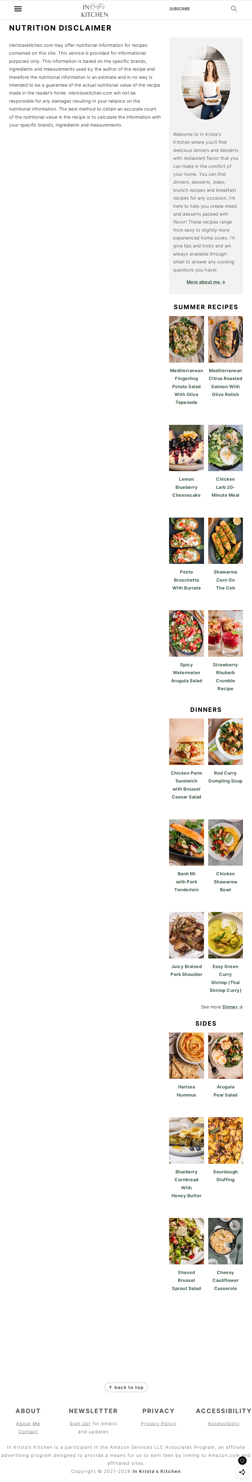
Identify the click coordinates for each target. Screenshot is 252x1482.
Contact (28, 1431)
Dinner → (232, 1006)
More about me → (206, 282)
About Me (28, 1423)
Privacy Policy (158, 1423)
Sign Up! (80, 1423)
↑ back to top (126, 1387)
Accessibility (224, 1423)
